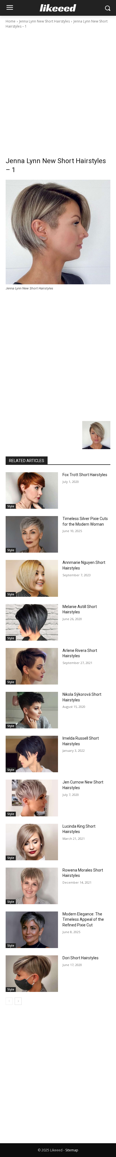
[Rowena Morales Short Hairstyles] (32, 886)
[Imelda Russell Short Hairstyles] (32, 754)
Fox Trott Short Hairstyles (85, 474)
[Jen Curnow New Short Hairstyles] (32, 798)
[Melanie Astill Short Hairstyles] (32, 622)
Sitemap (71, 1150)
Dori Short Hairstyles (81, 958)
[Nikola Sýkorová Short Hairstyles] (32, 710)
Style (10, 506)
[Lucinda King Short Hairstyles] (32, 842)
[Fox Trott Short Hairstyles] (32, 490)
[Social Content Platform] (57, 8)
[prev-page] (9, 1001)
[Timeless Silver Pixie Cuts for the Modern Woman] (32, 534)
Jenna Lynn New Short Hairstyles (44, 21)
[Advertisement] (58, 90)
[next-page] (18, 1001)
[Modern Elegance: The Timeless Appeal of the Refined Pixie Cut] (32, 929)
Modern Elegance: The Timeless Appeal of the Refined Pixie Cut (83, 919)
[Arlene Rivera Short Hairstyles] (32, 666)
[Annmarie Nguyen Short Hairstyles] (32, 578)
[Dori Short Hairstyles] (32, 973)
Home (10, 21)
